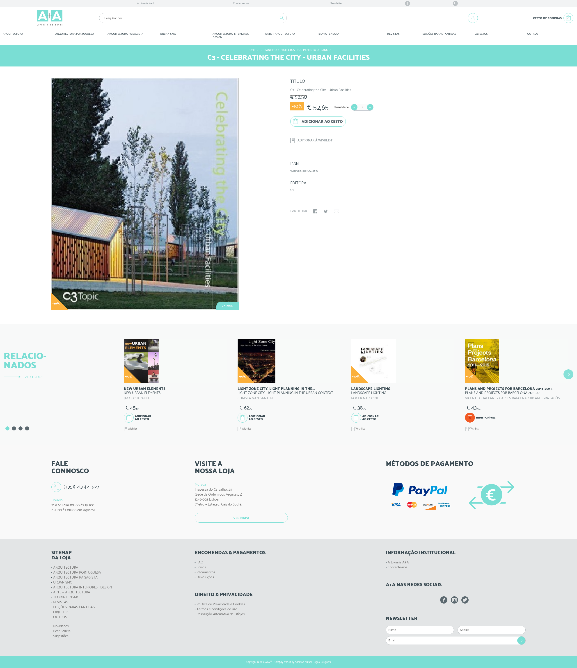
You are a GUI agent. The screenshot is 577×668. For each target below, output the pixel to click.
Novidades (61, 626)
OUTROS (532, 33)
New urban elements (144, 389)
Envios (201, 567)
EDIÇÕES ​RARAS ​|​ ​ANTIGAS (439, 33)
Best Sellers (62, 631)
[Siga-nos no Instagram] (454, 600)
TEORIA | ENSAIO (66, 597)
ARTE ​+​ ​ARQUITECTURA (280, 33)
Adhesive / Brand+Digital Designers (313, 662)
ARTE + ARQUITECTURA (71, 592)
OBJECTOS (481, 33)
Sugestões (61, 636)
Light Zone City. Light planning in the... (276, 389)
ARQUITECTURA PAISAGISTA (75, 577)
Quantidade (341, 107)
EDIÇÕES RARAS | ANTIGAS (74, 607)
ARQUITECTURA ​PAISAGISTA (125, 33)
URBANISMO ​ (168, 33)
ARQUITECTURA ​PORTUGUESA (74, 33)
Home (251, 50)
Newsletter (336, 3)
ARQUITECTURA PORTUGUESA (77, 572)
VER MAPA (241, 518)
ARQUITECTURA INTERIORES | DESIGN (82, 587)
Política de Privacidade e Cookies (221, 604)
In (455, 3)
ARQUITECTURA (13, 33)
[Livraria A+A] (49, 18)
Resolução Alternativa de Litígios (221, 614)
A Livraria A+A (145, 3)
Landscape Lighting (370, 389)
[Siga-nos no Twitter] (465, 600)
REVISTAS (393, 33)
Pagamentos (206, 572)
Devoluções (205, 577)
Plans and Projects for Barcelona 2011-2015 (508, 389)
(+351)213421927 (81, 487)
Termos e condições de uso (217, 609)
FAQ (200, 562)
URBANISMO (63, 582)
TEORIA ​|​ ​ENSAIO (328, 33)
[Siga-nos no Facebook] (443, 600)
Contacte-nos (241, 3)
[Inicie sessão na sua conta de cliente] (473, 18)
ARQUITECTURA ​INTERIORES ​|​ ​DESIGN (232, 35)
